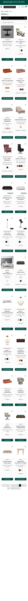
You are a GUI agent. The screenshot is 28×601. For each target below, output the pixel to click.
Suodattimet (5, 18)
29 (14, 488)
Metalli (6, 11)
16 (8, 488)
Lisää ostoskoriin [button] (7, 211)
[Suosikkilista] (23, 7)
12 (17, 485)
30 (17, 488)
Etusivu (2, 11)
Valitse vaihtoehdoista (20, 59)
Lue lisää (7, 59)
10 (12, 485)
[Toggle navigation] (2, 7)
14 (22, 485)
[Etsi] (19, 7)
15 (25, 485)
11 (14, 485)
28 (12, 488)
